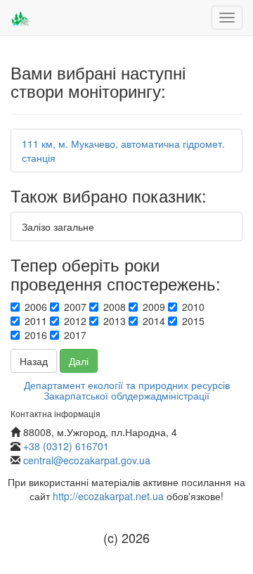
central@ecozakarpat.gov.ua (86, 460)
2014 (154, 321)
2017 (75, 335)
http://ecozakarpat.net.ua (108, 496)
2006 (36, 307)
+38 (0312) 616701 (66, 446)
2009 (154, 307)
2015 (193, 321)
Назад (34, 361)
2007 (75, 307)
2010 (193, 307)
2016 (36, 335)
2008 (114, 307)
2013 (114, 321)
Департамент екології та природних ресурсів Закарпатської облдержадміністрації (127, 390)
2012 (75, 321)
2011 (36, 321)
